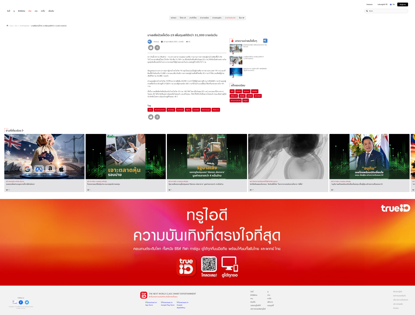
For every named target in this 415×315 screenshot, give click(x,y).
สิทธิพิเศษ (21, 11)
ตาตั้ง (43, 11)
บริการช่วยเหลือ (398, 304)
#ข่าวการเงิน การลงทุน (94, 181)
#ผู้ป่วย (188, 110)
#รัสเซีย (242, 96)
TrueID (13, 4)
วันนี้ (8, 11)
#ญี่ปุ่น (245, 100)
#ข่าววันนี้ (180, 110)
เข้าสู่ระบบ (403, 4)
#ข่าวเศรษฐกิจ (10, 181)
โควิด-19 (183, 18)
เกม (36, 11)
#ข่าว (150, 110)
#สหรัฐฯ (254, 91)
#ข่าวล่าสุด (171, 110)
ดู (14, 11)
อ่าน (30, 11)
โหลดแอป (370, 4)
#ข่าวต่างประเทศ (159, 110)
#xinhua (246, 91)
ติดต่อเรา (396, 308)
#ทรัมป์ (250, 96)
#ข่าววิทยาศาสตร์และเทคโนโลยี (259, 181)
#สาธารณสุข (206, 110)
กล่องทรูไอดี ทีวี (382, 4)
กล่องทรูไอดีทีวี (255, 305)
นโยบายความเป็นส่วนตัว (400, 300)
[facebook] (21, 302)
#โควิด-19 (216, 110)
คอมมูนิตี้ (270, 305)
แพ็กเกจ (270, 302)
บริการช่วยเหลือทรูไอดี (258, 309)
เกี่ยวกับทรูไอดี (397, 292)
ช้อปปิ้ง (252, 302)
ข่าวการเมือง (204, 18)
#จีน (232, 91)
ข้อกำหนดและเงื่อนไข (399, 296)
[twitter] (27, 302)
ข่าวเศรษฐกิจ (216, 18)
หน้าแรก (173, 18)
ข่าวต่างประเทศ (230, 18)
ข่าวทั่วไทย (192, 18)
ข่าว (16, 26)
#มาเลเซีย (196, 110)
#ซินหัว (239, 91)
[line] (15, 302)
